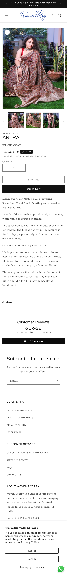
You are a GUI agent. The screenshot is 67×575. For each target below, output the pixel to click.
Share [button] (9, 301)
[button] (6, 15)
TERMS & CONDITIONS (20, 417)
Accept (32, 550)
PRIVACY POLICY (16, 425)
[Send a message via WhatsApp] (60, 568)
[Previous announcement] (6, 4)
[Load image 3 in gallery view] (51, 120)
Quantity (7, 161)
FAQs (9, 467)
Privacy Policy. (30, 542)
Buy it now (34, 188)
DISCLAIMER (14, 432)
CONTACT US (14, 474)
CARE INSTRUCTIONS (19, 410)
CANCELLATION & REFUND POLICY (27, 452)
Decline (31, 559)
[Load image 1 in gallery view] (16, 120)
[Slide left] (3, 121)
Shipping (21, 156)
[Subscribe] (56, 381)
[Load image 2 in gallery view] (33, 120)
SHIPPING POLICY (17, 460)
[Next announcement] (61, 4)
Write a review (33, 341)
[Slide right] (63, 121)
